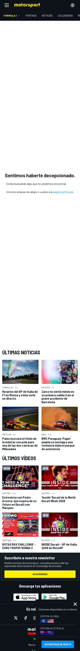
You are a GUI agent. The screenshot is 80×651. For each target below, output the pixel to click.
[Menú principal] (7, 5)
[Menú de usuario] (72, 5)
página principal (63, 192)
